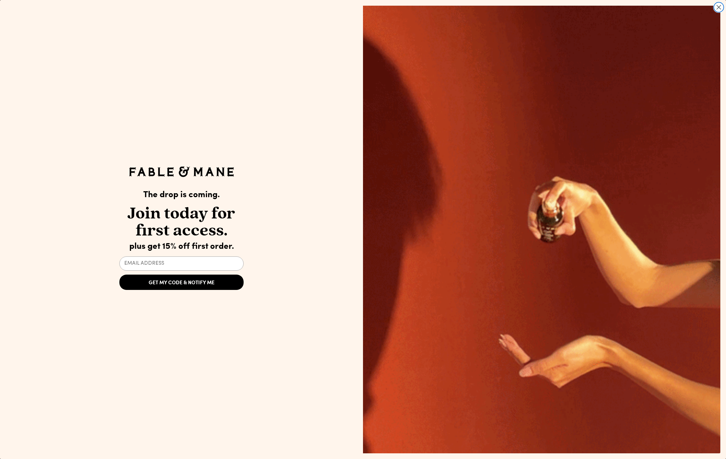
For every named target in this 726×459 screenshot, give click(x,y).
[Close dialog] (719, 7)
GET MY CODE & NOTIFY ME (181, 282)
